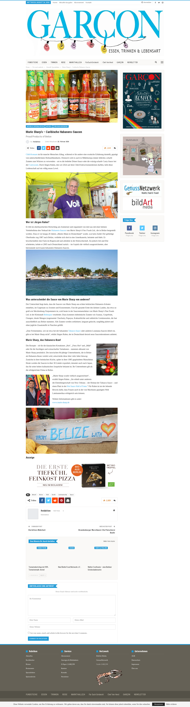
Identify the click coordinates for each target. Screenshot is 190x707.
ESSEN (44, 62)
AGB (133, 656)
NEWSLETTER (132, 62)
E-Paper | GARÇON (68, 664)
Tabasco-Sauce (74, 331)
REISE (63, 62)
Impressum (135, 664)
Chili (47, 494)
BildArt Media (101, 656)
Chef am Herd (108, 62)
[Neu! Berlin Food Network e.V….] (71, 555)
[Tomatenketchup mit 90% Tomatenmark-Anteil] (42, 555)
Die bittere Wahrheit (36, 530)
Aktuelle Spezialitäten (35, 126)
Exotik (53, 494)
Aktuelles (29, 656)
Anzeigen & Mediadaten (69, 660)
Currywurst (33, 165)
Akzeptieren (158, 704)
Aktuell (49, 126)
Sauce (72, 494)
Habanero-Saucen (58, 230)
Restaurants (30, 668)
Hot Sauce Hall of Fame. (77, 386)
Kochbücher (30, 660)
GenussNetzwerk (102, 660)
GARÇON (120, 62)
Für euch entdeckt (92, 62)
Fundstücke (42, 548)
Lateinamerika (62, 494)
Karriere (64, 668)
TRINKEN (54, 62)
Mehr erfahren (171, 704)
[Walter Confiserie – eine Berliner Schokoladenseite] (101, 555)
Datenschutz (136, 660)
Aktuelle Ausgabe (65, 2)
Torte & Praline (101, 548)
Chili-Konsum (31, 154)
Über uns (135, 668)
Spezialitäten (30, 672)
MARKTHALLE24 (75, 62)
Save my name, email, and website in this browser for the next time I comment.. (58, 633)
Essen (71, 548)
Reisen (28, 664)
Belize (41, 494)
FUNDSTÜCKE (33, 62)
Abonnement (79, 2)
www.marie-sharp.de (60, 402)
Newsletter (65, 677)
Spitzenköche (30, 677)
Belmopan (48, 315)
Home (55, 2)
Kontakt (89, 2)
